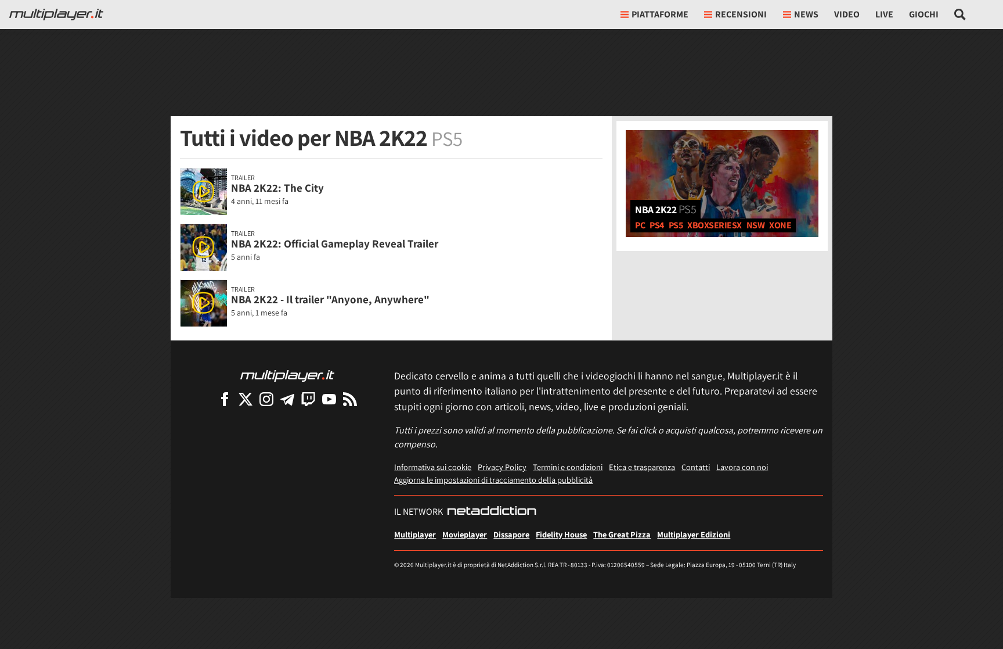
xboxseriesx (714, 225)
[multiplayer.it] (287, 375)
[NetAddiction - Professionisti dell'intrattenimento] (492, 512)
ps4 (657, 225)
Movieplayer (464, 534)
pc (640, 225)
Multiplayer (415, 534)
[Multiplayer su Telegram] (287, 399)
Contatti (695, 466)
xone (780, 225)
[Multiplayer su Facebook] (225, 399)
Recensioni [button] (741, 14)
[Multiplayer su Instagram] (266, 399)
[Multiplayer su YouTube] (329, 399)
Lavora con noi (742, 466)
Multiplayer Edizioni (693, 534)
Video (847, 14)
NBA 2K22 (665, 209)
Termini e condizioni (567, 466)
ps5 (676, 225)
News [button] (806, 14)
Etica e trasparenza (642, 466)
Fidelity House (561, 534)
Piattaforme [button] (660, 14)
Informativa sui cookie (432, 466)
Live (884, 14)
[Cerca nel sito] (960, 14)
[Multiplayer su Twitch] (308, 399)
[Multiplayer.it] (56, 14)
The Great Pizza (622, 534)
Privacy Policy (502, 466)
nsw (755, 225)
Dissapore (511, 534)
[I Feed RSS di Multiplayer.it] (350, 399)
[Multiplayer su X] (245, 399)
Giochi (924, 14)
